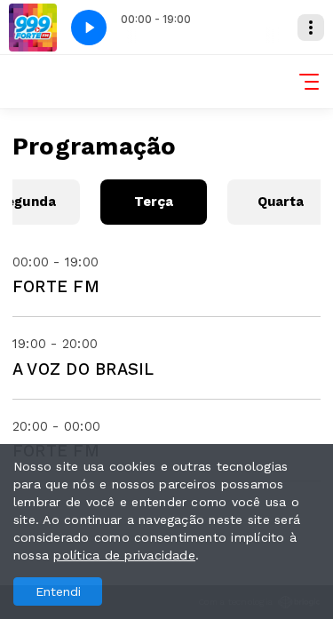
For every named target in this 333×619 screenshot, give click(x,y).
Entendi (58, 591)
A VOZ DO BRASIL (83, 369)
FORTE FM (55, 286)
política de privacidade (124, 555)
